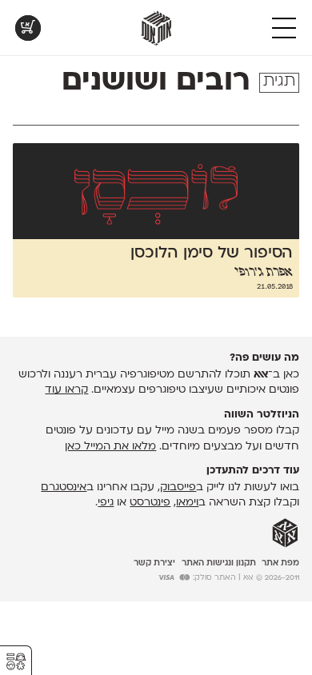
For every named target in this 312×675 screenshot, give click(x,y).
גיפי (106, 502)
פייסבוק (178, 487)
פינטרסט (150, 502)
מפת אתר (280, 563)
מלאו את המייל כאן (110, 446)
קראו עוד (66, 390)
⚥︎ (16, 662)
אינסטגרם (63, 487)
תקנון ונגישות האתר (219, 563)
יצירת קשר (154, 563)
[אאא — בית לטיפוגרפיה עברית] (285, 533)
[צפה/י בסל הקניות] (28, 28)
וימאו (187, 502)
